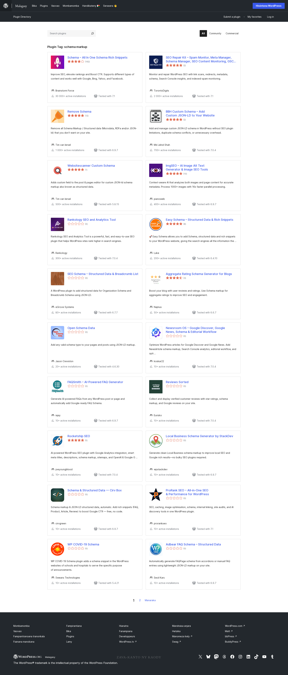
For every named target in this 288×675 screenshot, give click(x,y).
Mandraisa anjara (181, 625)
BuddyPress (233, 641)
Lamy (69, 641)
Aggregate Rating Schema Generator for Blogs (199, 274)
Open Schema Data (81, 328)
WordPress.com (235, 625)
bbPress (231, 636)
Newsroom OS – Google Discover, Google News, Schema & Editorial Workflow (195, 330)
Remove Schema (79, 111)
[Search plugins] (92, 33)
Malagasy (50, 657)
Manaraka (150, 600)
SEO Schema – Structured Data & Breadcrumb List (103, 274)
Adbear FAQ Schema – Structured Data (193, 544)
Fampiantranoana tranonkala (29, 636)
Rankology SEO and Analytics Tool (92, 219)
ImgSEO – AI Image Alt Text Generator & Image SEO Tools (187, 167)
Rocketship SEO (79, 436)
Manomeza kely (182, 636)
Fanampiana (125, 631)
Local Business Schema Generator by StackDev (199, 436)
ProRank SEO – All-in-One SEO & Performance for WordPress (187, 492)
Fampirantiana (74, 625)
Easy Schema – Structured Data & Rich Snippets (199, 219)
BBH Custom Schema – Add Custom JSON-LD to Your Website (190, 113)
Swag (176, 641)
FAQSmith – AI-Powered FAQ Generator (95, 382)
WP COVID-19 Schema (83, 544)
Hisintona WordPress (269, 5)
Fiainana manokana (23, 641)
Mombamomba (21, 625)
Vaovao (17, 631)
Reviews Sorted (177, 382)
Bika (68, 631)
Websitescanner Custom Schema (91, 165)
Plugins (70, 636)
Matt (229, 631)
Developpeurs (127, 636)
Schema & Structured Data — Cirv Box (95, 490)
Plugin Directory (22, 16)
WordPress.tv (128, 641)
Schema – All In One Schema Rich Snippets (98, 57)
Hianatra (123, 625)
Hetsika (176, 631)
